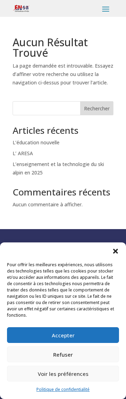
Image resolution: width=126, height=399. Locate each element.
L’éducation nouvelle (36, 142)
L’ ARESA (23, 153)
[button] (115, 251)
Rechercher (97, 108)
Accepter (63, 335)
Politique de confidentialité (63, 389)
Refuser (63, 354)
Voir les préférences (63, 373)
